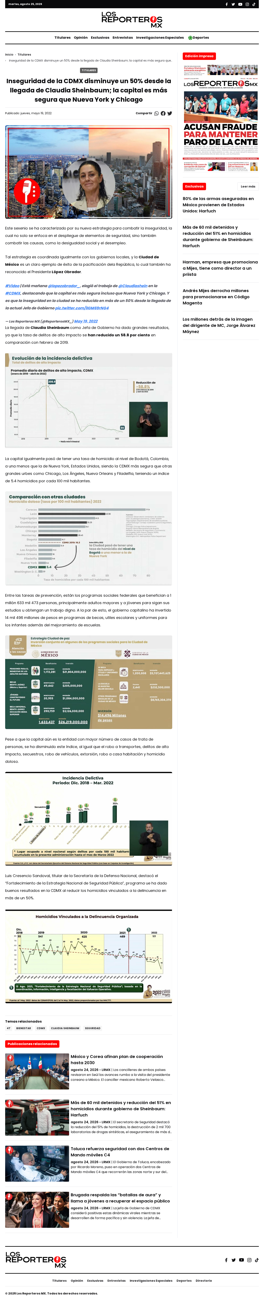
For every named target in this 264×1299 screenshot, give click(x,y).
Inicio (9, 54)
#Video (12, 285)
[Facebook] (226, 1259)
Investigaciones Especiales (160, 37)
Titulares (62, 37)
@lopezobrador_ (64, 285)
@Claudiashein (132, 285)
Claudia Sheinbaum (65, 1028)
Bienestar (23, 1028)
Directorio (204, 1281)
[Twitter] (234, 1259)
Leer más (248, 186)
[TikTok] (257, 1259)
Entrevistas (123, 37)
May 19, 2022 (85, 321)
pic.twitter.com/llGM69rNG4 (81, 308)
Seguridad (92, 1028)
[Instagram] (249, 1259)
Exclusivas (100, 37)
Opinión (81, 37)
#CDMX (12, 293)
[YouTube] (241, 1260)
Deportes (201, 37)
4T (9, 1028)
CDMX (41, 1028)
